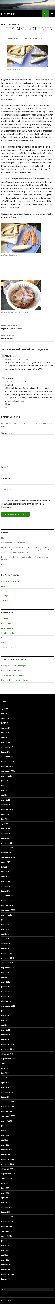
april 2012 (5, 977)
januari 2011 (6, 1039)
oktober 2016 (7, 766)
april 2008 (5, 1197)
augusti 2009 (6, 1121)
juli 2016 (4, 780)
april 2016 (5, 795)
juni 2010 (5, 1073)
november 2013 (7, 900)
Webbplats (6, 489)
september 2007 (8, 1231)
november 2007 (7, 1221)
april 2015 (5, 824)
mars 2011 (5, 1030)
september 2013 (8, 910)
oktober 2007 (7, 1226)
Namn (4, 467)
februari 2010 (7, 1092)
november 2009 (7, 1106)
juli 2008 (4, 1183)
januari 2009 (6, 1154)
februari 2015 (7, 833)
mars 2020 (5, 713)
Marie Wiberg (8, 13)
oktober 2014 (7, 852)
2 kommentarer (38, 39)
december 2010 (7, 1044)
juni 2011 (5, 1015)
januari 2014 (6, 891)
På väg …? (5, 591)
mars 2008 (5, 1202)
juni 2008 (5, 1188)
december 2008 (7, 1159)
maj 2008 (5, 1193)
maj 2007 (5, 1250)
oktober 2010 (7, 1054)
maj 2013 (5, 929)
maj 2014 (5, 872)
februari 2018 (7, 728)
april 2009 (5, 1140)
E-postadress (8, 478)
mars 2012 (5, 982)
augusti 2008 (6, 1178)
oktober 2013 (7, 905)
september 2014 (8, 857)
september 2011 (8, 1006)
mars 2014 (5, 881)
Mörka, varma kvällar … (18, 680)
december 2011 (7, 991)
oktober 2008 (7, 1169)
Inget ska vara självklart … (12, 327)
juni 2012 (5, 972)
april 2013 (5, 934)
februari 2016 (7, 804)
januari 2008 (6, 1212)
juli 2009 (4, 1126)
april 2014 (5, 876)
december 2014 (7, 843)
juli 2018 (4, 723)
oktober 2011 (7, 1001)
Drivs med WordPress (9, 1301)
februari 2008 (7, 1207)
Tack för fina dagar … (19, 665)
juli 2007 (4, 1241)
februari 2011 (7, 1034)
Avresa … (5, 586)
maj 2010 (5, 1078)
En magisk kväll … (16, 670)
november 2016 (7, 761)
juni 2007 (5, 1245)
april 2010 (5, 1082)
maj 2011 (5, 1020)
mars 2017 (5, 742)
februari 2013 (7, 943)
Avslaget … (5, 595)
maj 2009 (5, 1135)
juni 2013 (5, 924)
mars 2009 (5, 1145)
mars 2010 (5, 1087)
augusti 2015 (6, 814)
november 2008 (7, 1164)
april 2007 (5, 1255)
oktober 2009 (7, 1111)
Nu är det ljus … (8, 336)
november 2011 (7, 996)
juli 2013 (4, 919)
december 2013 (7, 895)
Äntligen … (5, 600)
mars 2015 (5, 828)
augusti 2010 (6, 1063)
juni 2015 (5, 819)
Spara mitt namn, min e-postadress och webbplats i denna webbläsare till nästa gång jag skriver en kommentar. (26, 503)
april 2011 (5, 1025)
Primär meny (52, 13)
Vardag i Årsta (7, 647)
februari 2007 (7, 1265)
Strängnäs (5, 638)
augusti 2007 (6, 1236)
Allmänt (4, 618)
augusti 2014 (6, 862)
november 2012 (7, 958)
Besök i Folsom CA (9, 623)
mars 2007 (5, 1260)
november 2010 (7, 1049)
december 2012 (7, 953)
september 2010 (8, 1058)
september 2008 (8, 1173)
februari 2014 (7, 886)
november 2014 (7, 848)
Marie (25, 39)
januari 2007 (6, 1269)
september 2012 (8, 967)
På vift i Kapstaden (10, 24)
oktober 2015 (7, 809)
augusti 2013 (6, 915)
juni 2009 (5, 1130)
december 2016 (7, 757)
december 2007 (7, 1217)
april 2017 (5, 737)
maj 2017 (5, 733)
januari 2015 (6, 838)
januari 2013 (6, 948)
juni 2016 (5, 785)
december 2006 (7, 1274)
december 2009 (7, 1102)
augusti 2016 (6, 776)
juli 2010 (4, 1068)
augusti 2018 (6, 718)
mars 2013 (5, 939)
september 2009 (8, 1116)
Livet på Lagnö (7, 628)
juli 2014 (4, 867)
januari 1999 (6, 1279)
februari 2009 (7, 1150)
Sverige (4, 642)
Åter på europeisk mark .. (11, 581)
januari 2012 (6, 987)
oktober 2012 (7, 963)
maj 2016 (5, 790)
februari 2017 (7, 747)
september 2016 (8, 771)
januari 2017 (6, 752)
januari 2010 (6, 1097)
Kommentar (7, 432)
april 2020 (5, 709)
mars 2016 (5, 800)
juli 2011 (4, 1011)
